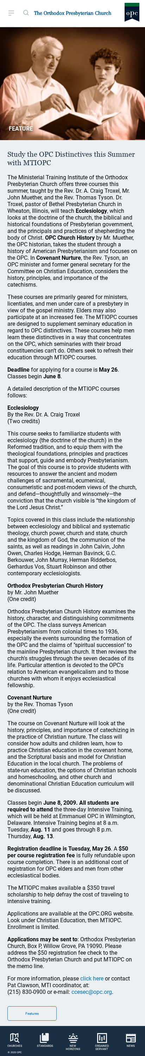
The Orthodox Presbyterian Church (72, 13)
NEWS (131, 1046)
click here (91, 978)
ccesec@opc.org (91, 992)
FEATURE (21, 128)
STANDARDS (45, 1046)
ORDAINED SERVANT (102, 1047)
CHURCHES (14, 1046)
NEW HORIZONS (73, 1047)
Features (32, 1013)
